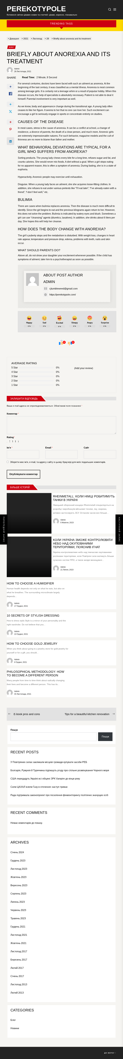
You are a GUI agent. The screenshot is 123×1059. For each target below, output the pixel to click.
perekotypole (36, 9)
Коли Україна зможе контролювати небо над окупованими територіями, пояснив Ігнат (82, 543)
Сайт (86, 447)
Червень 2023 (18, 910)
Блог (11, 47)
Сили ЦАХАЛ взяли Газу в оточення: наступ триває (39, 787)
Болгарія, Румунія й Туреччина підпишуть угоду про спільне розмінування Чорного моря (59, 770)
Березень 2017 (18, 959)
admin (17, 69)
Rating (11, 437)
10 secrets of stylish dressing (33, 615)
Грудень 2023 (17, 860)
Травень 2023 (18, 918)
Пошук (14, 730)
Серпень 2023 (18, 893)
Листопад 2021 (18, 935)
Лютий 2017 (17, 968)
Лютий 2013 (17, 992)
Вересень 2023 (18, 885)
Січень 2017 (17, 976)
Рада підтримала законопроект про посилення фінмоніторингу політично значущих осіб (59, 795)
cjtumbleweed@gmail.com (63, 288)
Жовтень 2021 (18, 943)
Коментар (13, 413)
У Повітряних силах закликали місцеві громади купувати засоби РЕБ (48, 762)
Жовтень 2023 (18, 877)
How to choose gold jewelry (32, 643)
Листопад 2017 (18, 951)
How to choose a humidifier (30, 583)
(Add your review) (83, 368)
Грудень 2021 (17, 926)
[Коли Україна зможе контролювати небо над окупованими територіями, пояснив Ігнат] (29, 557)
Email (49, 447)
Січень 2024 (17, 852)
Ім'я (9, 447)
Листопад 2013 (18, 984)
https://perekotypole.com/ (62, 294)
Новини (14, 1028)
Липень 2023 (17, 902)
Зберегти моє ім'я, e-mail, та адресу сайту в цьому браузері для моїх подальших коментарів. (58, 462)
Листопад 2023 (18, 869)
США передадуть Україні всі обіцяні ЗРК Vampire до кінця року (45, 778)
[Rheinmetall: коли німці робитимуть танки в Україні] (29, 513)
